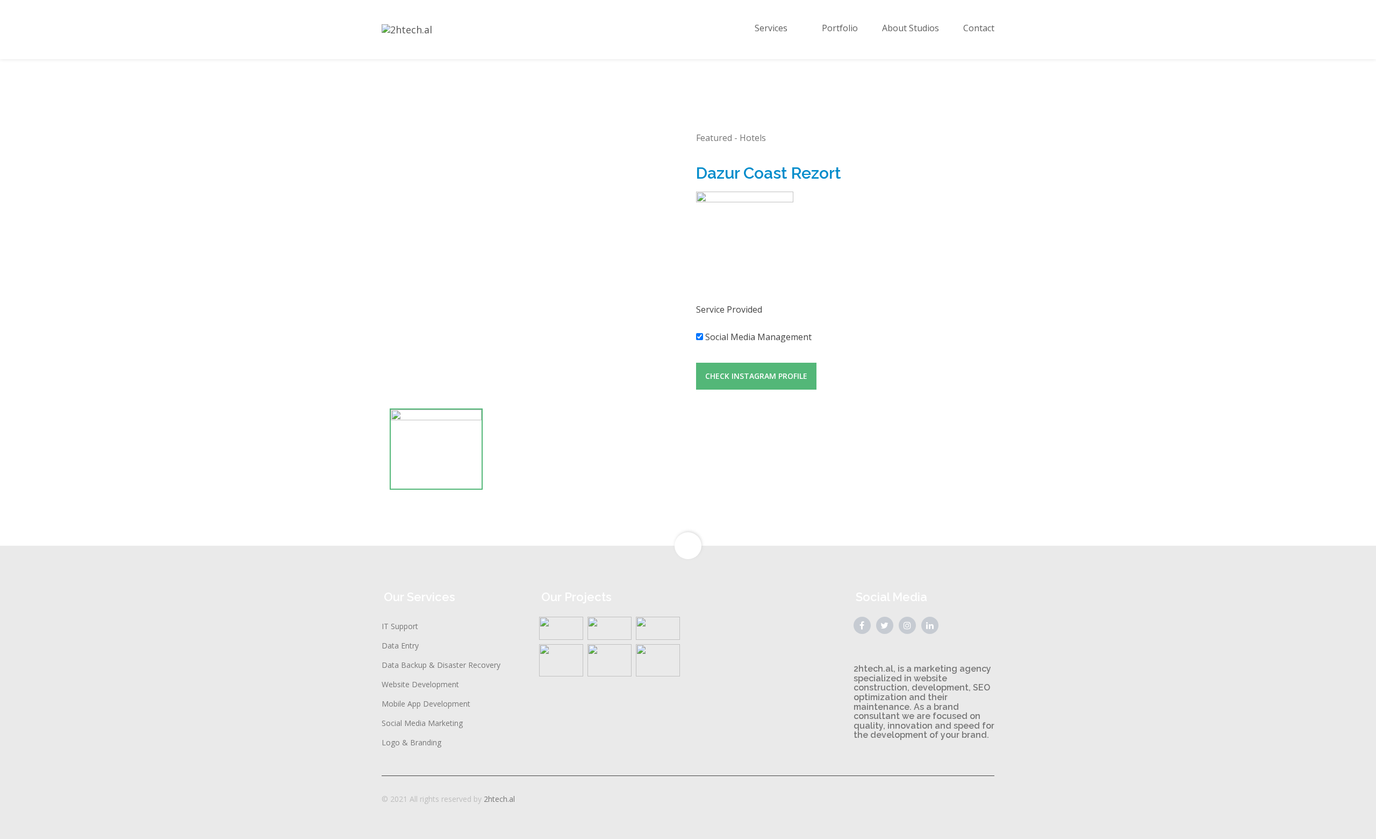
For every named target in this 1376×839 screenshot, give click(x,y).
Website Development (420, 684)
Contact (978, 28)
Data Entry (400, 645)
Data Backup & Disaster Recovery (441, 665)
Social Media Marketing (422, 723)
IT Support (400, 626)
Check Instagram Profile (756, 376)
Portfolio (840, 28)
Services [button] (771, 28)
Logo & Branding (411, 742)
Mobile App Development (426, 704)
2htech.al (499, 799)
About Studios (910, 28)
